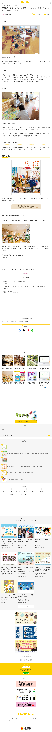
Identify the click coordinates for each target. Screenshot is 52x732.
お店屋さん (42, 491)
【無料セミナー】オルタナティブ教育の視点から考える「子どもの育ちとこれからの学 (42, 569)
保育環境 (22, 321)
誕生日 (25, 494)
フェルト (24, 488)
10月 (8, 491)
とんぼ (3, 491)
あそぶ (3, 429)
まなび (3, 321)
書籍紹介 (27, 321)
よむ (3, 432)
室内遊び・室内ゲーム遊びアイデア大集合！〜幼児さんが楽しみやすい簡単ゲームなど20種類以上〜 (25, 466)
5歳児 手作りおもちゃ (6, 488)
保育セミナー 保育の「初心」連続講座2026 (25, 568)
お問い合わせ (34, 718)
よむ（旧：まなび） (8, 5)
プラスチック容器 (12, 494)
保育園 (11, 321)
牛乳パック (4, 494)
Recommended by (42, 387)
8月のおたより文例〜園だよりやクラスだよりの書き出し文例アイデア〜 (20, 472)
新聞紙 (25, 491)
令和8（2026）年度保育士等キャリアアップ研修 (8, 568)
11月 (43, 488)
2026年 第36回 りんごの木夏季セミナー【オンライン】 (25, 595)
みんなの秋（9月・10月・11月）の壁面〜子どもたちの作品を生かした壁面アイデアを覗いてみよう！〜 (26, 459)
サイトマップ (34, 722)
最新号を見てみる (16, 292)
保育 (13, 5)
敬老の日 (47, 488)
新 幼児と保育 (12, 291)
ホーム (3, 5)
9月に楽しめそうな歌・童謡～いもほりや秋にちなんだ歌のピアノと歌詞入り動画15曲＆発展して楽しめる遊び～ (28, 453)
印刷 (48, 14)
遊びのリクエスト (13, 720)
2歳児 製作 (15, 488)
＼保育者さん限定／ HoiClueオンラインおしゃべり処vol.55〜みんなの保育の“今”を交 (8, 541)
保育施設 (16, 321)
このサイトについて (13, 718)
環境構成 (16, 5)
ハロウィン (38, 488)
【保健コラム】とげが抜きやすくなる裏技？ (15, 479)
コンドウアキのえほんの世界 (8, 595)
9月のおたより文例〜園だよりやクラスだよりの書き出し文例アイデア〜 (20, 447)
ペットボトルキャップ (18, 491)
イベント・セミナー (7, 435)
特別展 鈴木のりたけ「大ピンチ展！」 (42, 540)
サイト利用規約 (12, 722)
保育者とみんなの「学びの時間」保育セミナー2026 (25, 540)
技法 (20, 488)
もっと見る (26, 606)
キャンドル (19, 494)
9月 (11, 491)
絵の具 (29, 488)
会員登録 (33, 720)
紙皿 (33, 488)
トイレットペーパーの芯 (33, 491)
